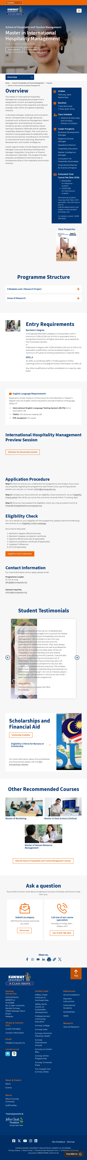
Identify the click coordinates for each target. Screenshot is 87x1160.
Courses (49, 83)
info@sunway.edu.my (15, 1043)
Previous (8, 658)
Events (8, 1088)
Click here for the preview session (22, 452)
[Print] (49, 959)
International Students (69, 1006)
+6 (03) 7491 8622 (13, 1029)
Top (76, 975)
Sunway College (42, 1025)
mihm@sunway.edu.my (45, 489)
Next (78, 658)
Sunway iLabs (41, 1029)
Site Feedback (58, 1142)
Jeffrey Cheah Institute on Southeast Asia (41, 997)
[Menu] (79, 11)
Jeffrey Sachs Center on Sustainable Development (41, 1008)
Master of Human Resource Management (38, 846)
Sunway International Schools (41, 1042)
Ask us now (24, 930)
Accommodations (71, 995)
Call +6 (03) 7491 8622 (61, 933)
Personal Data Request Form (47, 1150)
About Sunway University (12, 1100)
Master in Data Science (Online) (60, 818)
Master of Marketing (15, 818)
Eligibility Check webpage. (34, 523)
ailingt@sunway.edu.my (16, 582)
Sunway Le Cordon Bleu (43, 1050)
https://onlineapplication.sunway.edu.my (23, 506)
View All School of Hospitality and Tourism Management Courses (43, 861)
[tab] (43, 289)
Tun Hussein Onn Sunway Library (43, 1070)
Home (7, 83)
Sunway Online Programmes (42, 1057)
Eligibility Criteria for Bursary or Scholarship (27, 745)
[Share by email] (38, 959)
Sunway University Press (43, 1063)
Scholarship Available (21, 735)
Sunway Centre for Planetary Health (43, 1034)
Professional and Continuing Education (42, 1019)
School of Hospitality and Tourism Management (28, 83)
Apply (66, 1016)
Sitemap (71, 1142)
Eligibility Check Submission (20, 554)
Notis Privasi (28, 1150)
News (8, 1084)
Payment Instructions (68, 1000)
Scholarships (69, 1012)
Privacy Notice (14, 1150)
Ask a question (14, 49)
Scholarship (32, 49)
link (48, 364)
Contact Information (14, 1033)
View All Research (71, 1027)
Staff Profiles (11, 1105)
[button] (54, 959)
